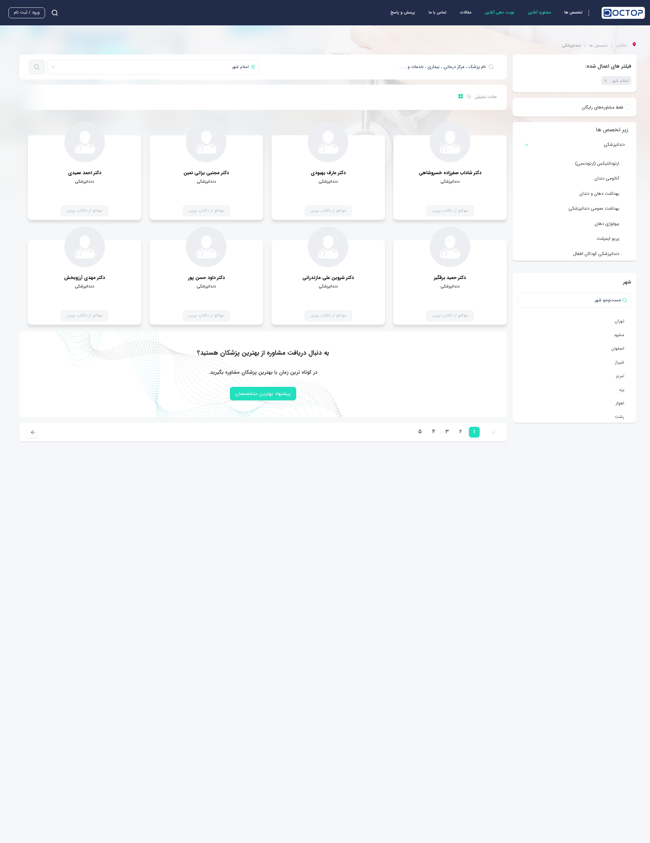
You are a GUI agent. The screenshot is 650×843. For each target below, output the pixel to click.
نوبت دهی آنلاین (499, 12)
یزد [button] (621, 389)
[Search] (37, 67)
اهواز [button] (619, 403)
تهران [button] (619, 321)
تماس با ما (438, 12)
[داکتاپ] (623, 13)
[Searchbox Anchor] (52, 12)
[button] (580, 13)
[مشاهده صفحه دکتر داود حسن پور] (206, 247)
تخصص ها (598, 46)
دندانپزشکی (614, 144)
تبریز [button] (620, 375)
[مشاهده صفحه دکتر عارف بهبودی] (328, 142)
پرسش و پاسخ (402, 12)
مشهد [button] (619, 334)
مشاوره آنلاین (539, 12)
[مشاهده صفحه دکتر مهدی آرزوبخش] (84, 247)
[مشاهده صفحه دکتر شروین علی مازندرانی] (328, 247)
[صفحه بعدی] (32, 432)
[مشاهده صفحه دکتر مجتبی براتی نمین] (206, 142)
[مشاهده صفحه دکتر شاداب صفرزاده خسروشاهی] (450, 142)
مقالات (465, 12)
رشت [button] (619, 416)
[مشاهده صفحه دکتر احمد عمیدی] (84, 142)
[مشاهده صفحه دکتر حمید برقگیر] (450, 247)
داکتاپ (621, 46)
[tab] (574, 144)
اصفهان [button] (617, 348)
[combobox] (379, 67)
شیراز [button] (619, 362)
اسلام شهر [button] (620, 80)
